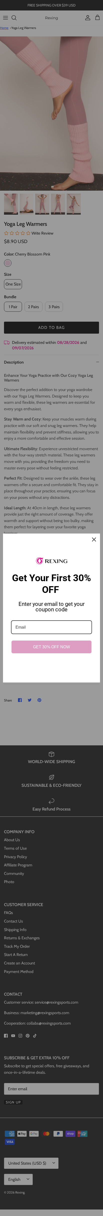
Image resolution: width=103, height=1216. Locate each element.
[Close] (94, 539)
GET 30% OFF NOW (51, 647)
